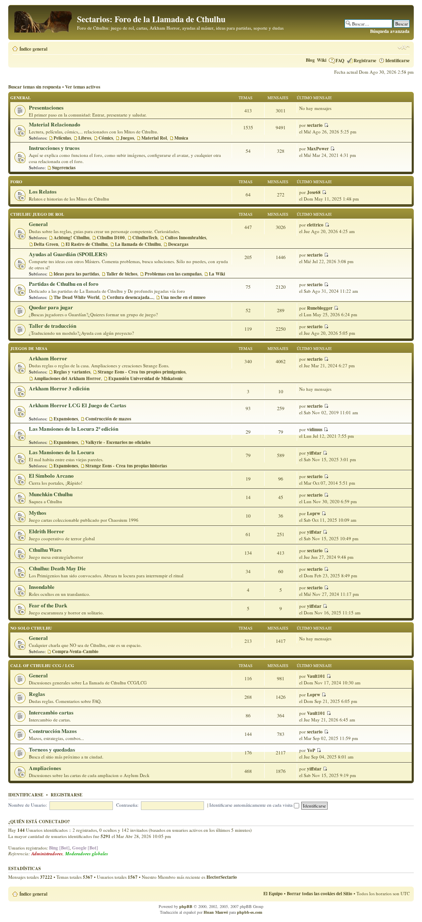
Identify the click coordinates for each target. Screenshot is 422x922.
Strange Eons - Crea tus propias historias (126, 465)
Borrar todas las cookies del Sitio (319, 893)
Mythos (37, 513)
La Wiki (217, 274)
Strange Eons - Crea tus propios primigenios (141, 372)
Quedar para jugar (51, 307)
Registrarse (365, 60)
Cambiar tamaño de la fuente (404, 47)
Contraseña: (127, 805)
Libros (84, 138)
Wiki (321, 60)
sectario (315, 125)
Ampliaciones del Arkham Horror (67, 378)
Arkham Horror (48, 358)
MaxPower (318, 148)
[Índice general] (43, 20)
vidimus (314, 429)
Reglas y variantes (72, 372)
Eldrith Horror (46, 531)
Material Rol (154, 138)
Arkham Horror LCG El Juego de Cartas (77, 405)
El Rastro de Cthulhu (87, 244)
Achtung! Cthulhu (71, 237)
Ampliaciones (45, 768)
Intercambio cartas (51, 712)
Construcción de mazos (108, 418)
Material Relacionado (54, 124)
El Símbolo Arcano (51, 476)
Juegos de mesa (28, 348)
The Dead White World (76, 297)
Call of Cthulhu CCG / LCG (42, 665)
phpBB (185, 906)
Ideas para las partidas (76, 274)
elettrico (315, 225)
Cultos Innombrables (185, 237)
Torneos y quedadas (52, 749)
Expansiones (66, 418)
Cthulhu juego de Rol (37, 214)
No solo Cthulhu (31, 628)
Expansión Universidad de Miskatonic (145, 378)
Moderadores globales (86, 853)
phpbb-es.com (249, 912)
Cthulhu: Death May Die (57, 568)
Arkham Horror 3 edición (59, 388)
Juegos (127, 138)
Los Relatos (42, 191)
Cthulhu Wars (45, 550)
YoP (311, 750)
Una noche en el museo (183, 297)
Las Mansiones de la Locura (61, 452)
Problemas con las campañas (173, 274)
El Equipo (273, 893)
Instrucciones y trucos (54, 148)
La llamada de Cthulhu (138, 244)
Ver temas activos (82, 87)
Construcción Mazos (53, 731)
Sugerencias (63, 167)
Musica (181, 138)
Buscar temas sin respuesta (34, 87)
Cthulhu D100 (111, 237)
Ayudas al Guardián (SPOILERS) (68, 254)
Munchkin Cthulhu (51, 494)
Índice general (33, 49)
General (20, 97)
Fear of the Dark (48, 605)
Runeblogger (320, 308)
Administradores (47, 853)
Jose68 (314, 192)
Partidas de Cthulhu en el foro (63, 284)
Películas (62, 138)
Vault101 (316, 676)
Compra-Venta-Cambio (75, 651)
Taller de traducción (52, 326)
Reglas (37, 694)
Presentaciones (46, 107)
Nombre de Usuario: (27, 805)
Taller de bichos (121, 274)
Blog (310, 60)
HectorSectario (221, 877)
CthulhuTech (144, 237)
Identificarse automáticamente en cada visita (251, 805)
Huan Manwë (216, 912)
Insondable (41, 587)
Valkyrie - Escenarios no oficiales (117, 442)
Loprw (313, 513)
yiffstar (314, 453)
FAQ (340, 60)
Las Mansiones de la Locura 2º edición (73, 429)
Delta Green (46, 244)
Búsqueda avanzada (390, 31)
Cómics (105, 138)
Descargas (178, 244)
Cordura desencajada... (130, 297)
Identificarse (397, 60)
